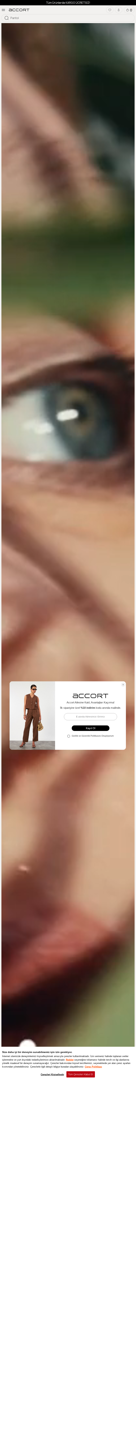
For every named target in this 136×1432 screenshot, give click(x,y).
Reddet (69, 1059)
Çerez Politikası (93, 1066)
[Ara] (6, 18)
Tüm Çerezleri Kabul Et (80, 1074)
